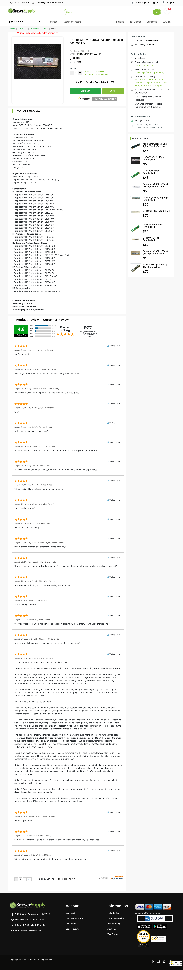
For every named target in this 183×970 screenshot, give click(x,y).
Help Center (113, 913)
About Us (111, 929)
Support (53, 22)
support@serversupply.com (49, 2)
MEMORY (23, 29)
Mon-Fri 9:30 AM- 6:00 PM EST (30, 919)
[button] (175, 963)
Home (12, 29)
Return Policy (114, 923)
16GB (45, 29)
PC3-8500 (35, 29)
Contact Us (152, 22)
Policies (120, 22)
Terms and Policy (115, 918)
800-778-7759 (21, 2)
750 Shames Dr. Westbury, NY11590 (32, 914)
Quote (112, 91)
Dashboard (71, 923)
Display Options (46, 879)
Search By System (72, 22)
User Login (71, 913)
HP (77, 54)
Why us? (167, 22)
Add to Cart (85, 91)
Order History (72, 929)
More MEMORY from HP (90, 54)
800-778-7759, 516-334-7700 (30, 925)
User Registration (74, 918)
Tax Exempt (135, 22)
